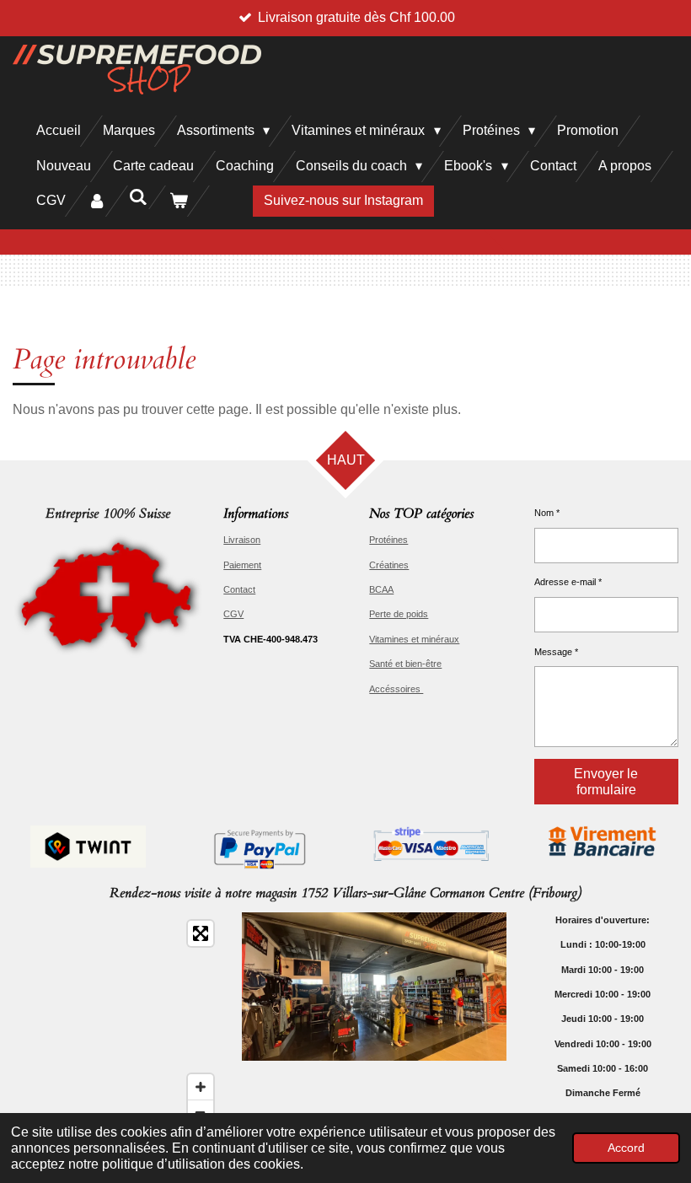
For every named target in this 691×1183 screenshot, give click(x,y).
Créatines (389, 565)
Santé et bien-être (405, 664)
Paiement (242, 565)
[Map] (117, 1022)
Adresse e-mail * (568, 582)
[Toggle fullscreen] (200, 933)
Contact (239, 589)
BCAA (381, 589)
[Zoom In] (200, 1087)
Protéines (388, 540)
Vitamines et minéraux (414, 639)
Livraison (241, 540)
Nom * (547, 513)
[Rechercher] (137, 197)
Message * (556, 652)
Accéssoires (396, 689)
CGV (233, 614)
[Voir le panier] (178, 201)
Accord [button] (626, 1147)
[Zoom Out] (200, 1112)
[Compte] (97, 201)
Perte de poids (398, 614)
